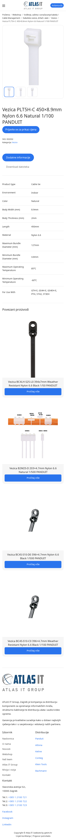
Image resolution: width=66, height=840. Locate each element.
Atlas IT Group (9, 764)
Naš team (7, 759)
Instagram (7, 817)
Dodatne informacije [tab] (18, 157)
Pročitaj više (33, 391)
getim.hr (48, 832)
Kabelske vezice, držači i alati (36, 18)
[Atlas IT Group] (33, 5)
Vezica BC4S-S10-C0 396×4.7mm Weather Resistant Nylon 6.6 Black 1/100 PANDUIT (33, 642)
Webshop (16, 14)
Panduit (39, 738)
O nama (6, 743)
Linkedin (6, 824)
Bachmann (41, 770)
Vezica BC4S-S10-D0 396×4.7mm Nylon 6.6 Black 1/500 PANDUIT (33, 556)
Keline (38, 751)
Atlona (38, 745)
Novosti (6, 748)
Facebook (7, 811)
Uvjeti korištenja (23, 836)
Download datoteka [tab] (17, 166)
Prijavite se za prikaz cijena (20, 129)
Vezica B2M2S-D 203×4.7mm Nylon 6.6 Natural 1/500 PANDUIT (33, 470)
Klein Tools (41, 764)
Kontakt (6, 774)
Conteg (39, 757)
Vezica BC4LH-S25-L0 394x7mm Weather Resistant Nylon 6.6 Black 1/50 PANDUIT (33, 383)
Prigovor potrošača (41, 836)
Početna (6, 14)
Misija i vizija (9, 769)
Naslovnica (8, 738)
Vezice (54, 18)
